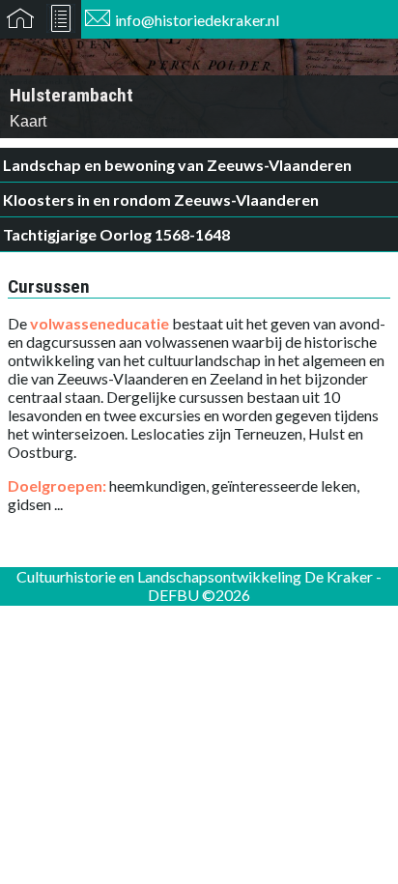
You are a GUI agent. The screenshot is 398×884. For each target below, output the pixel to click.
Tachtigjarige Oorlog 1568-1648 (116, 234)
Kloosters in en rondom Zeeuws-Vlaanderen (161, 199)
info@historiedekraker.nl (197, 20)
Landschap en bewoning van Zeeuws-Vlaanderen (177, 165)
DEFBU (173, 594)
